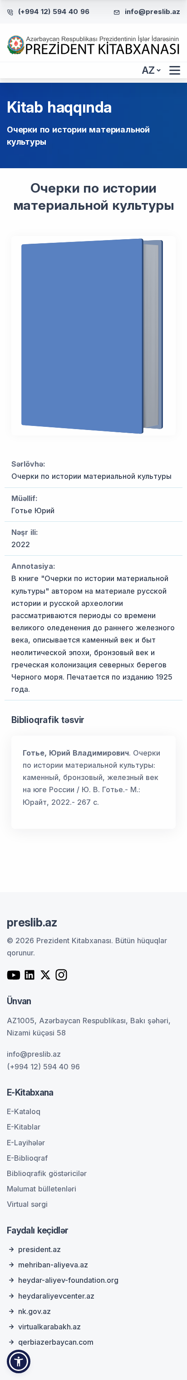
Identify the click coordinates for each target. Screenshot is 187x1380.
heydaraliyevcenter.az (56, 1295)
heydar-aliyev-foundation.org (68, 1280)
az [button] (148, 70)
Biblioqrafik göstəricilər (47, 1173)
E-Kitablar (23, 1126)
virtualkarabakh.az (49, 1326)
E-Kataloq (23, 1111)
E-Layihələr (26, 1142)
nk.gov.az (34, 1311)
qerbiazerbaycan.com (56, 1342)
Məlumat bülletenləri (41, 1188)
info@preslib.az (152, 11)
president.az (39, 1249)
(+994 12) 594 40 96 (53, 11)
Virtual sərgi (27, 1204)
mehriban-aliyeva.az (53, 1264)
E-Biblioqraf (27, 1158)
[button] (18, 1361)
